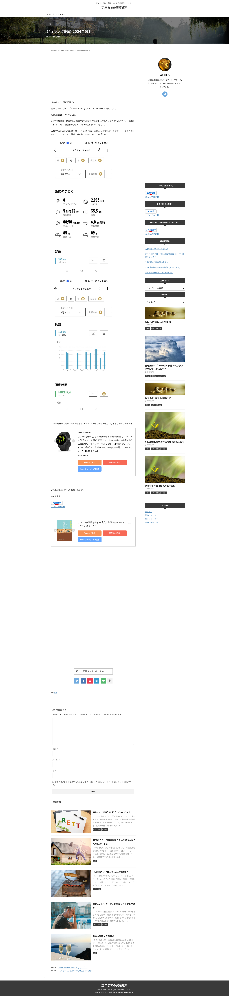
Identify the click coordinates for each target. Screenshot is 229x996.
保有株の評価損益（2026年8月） (159, 272)
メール (56, 760)
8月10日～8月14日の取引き (156, 262)
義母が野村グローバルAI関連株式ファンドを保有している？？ (164, 255)
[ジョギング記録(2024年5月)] (96, 681)
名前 (55, 749)
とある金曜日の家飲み (103, 935)
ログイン (148, 511)
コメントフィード (152, 519)
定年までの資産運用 (114, 7)
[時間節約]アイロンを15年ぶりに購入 (111, 871)
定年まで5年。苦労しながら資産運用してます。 (114, 990)
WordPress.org (151, 522)
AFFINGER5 (129, 992)
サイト (55, 771)
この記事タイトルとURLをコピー (95, 671)
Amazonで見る (89, 462)
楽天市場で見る (114, 462)
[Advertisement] (93, 73)
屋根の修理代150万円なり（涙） (72, 967)
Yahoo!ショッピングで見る (89, 469)
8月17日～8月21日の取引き (156, 249)
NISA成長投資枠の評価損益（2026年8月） (163, 267)
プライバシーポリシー (55, 14)
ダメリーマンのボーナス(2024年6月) (75, 970)
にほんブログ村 (58, 506)
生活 (55, 692)
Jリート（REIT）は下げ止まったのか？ (111, 812)
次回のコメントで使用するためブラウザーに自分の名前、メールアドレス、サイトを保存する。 (91, 783)
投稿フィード (150, 515)
